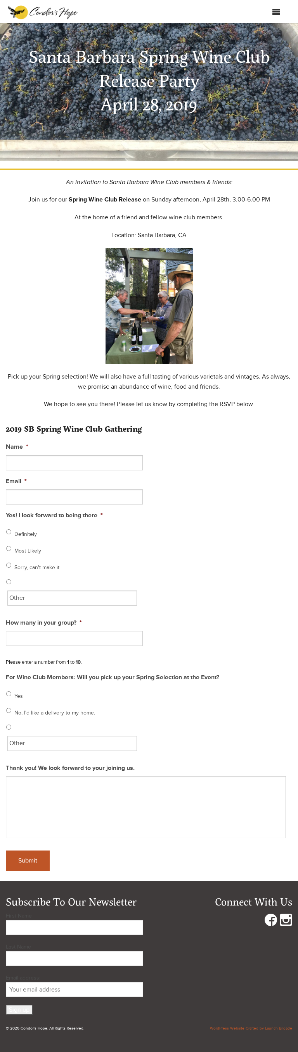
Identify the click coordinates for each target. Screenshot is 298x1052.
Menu (264, 13)
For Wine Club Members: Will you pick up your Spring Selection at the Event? (112, 677)
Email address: (23, 978)
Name (17, 447)
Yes (18, 696)
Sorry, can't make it (36, 567)
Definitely (25, 534)
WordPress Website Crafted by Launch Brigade (251, 1028)
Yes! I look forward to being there (54, 515)
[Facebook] (271, 921)
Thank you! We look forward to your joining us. (70, 768)
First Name (19, 916)
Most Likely (27, 551)
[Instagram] (286, 921)
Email (16, 481)
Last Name (18, 947)
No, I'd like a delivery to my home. (54, 712)
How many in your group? (44, 623)
